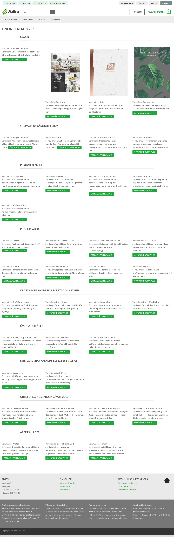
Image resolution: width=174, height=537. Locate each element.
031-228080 (137, 12)
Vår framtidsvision (68, 483)
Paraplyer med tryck (127, 489)
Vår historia (65, 486)
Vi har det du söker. (25, 512)
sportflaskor (136, 512)
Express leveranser (40, 3)
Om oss (141, 3)
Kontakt (154, 3)
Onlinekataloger (127, 3)
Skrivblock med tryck (127, 483)
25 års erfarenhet (10, 3)
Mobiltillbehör (124, 486)
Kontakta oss (65, 489)
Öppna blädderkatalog (14, 60)
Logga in (165, 3)
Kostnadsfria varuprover (58, 3)
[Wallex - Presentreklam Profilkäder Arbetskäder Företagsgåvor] (11, 11)
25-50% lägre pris (24, 3)
